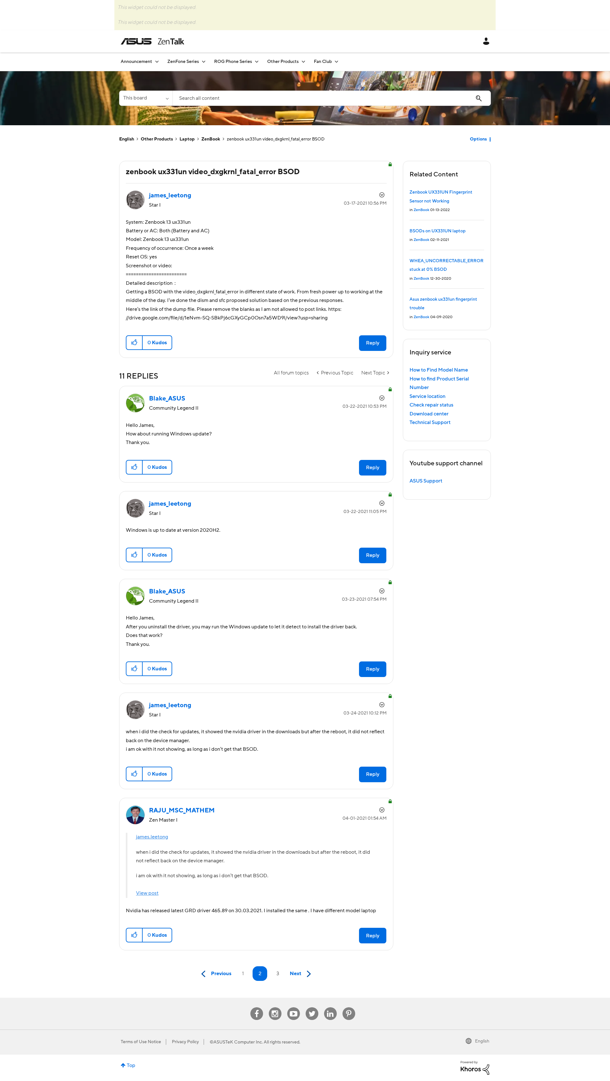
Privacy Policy (185, 1042)
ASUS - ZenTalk (152, 41)
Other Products (157, 139)
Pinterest (348, 1007)
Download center (429, 414)
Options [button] (478, 139)
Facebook (256, 1007)
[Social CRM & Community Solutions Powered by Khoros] (475, 1067)
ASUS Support (426, 481)
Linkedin (330, 1007)
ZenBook (210, 139)
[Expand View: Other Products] (303, 61)
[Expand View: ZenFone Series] (203, 61)
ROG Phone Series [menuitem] (233, 62)
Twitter (311, 1007)
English (126, 139)
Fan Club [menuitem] (323, 62)
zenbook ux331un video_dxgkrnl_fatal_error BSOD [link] (276, 139)
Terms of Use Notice (141, 1042)
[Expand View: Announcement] (157, 61)
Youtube (294, 1007)
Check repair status (431, 405)
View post (147, 893)
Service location (427, 396)
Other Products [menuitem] (283, 62)
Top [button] (131, 1065)
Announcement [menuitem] (136, 62)
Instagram (275, 1007)
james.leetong (152, 837)
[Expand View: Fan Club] (336, 61)
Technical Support (430, 422)
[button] (134, 342)
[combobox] (332, 98)
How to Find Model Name (439, 370)
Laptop (187, 139)
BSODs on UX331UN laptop (437, 231)
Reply (372, 343)
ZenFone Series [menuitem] (183, 62)
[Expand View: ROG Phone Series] (257, 61)
